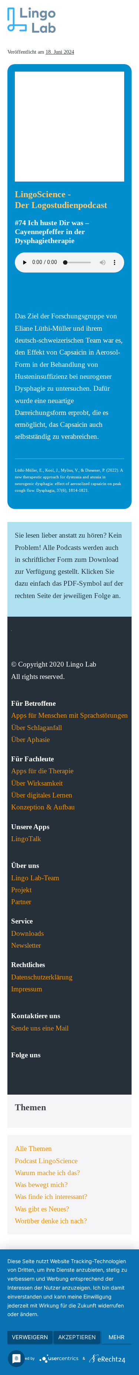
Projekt (21, 890)
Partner (21, 902)
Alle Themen (33, 1148)
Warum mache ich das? (47, 1173)
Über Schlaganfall (36, 727)
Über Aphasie (30, 739)
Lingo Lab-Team (35, 878)
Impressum (26, 989)
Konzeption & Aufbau (43, 807)
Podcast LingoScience (46, 1161)
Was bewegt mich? (41, 1185)
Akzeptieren (77, 1337)
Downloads (27, 933)
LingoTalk (26, 839)
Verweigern (30, 1337)
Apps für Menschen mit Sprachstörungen (69, 715)
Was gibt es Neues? (42, 1209)
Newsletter (26, 945)
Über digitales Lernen (41, 795)
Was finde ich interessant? (51, 1197)
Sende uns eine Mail (40, 1028)
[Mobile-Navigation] (129, 20)
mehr (117, 1337)
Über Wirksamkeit (37, 783)
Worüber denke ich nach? (51, 1221)
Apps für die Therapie (42, 771)
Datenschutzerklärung (42, 977)
